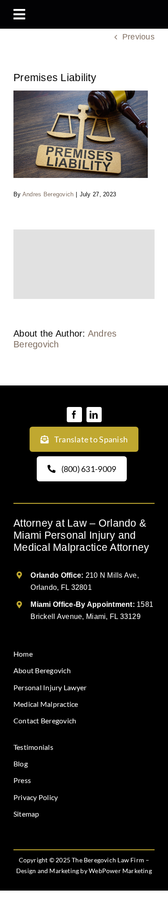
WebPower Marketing (120, 870)
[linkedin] (94, 414)
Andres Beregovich (48, 194)
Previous (138, 36)
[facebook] (74, 414)
